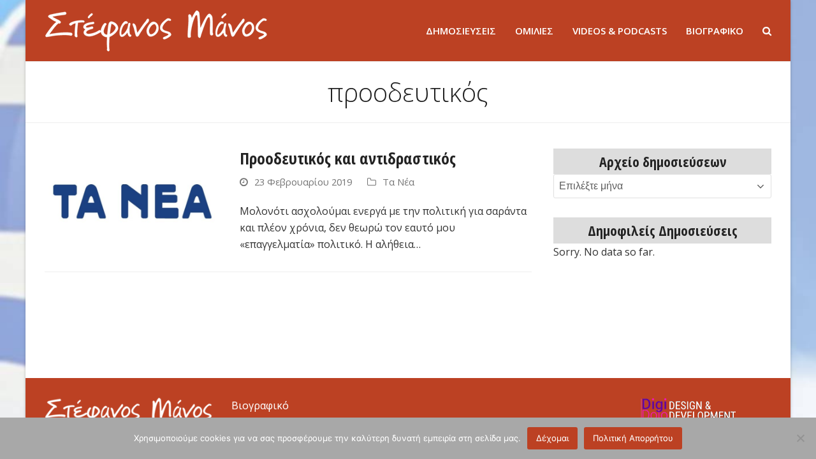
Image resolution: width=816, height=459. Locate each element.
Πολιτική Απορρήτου (633, 438)
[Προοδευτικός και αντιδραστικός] (132, 198)
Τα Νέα (398, 181)
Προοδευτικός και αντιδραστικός (348, 158)
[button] (767, 30)
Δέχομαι (552, 438)
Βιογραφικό (260, 405)
